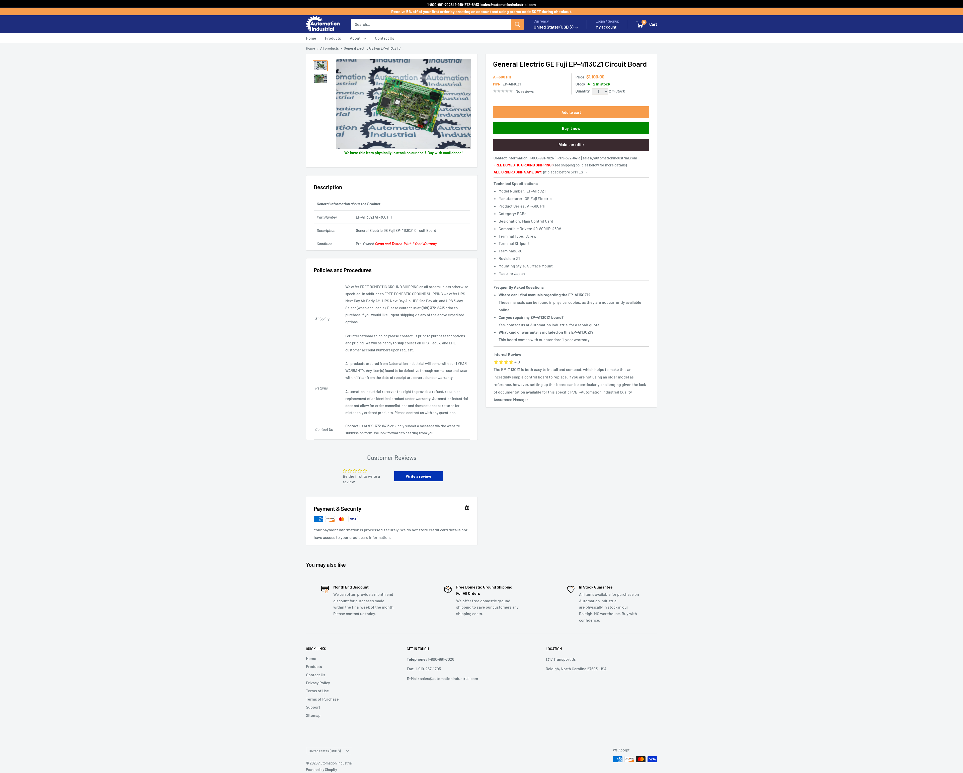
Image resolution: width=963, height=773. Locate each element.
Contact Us (384, 38)
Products (333, 38)
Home (311, 38)
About (355, 38)
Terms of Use (317, 690)
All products (329, 48)
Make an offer (571, 147)
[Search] (517, 24)
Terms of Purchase (322, 699)
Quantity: (584, 91)
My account (606, 26)
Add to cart (571, 112)
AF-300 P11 (502, 76)
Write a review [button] (418, 476)
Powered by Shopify (321, 769)
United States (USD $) (325, 751)
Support (313, 707)
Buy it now (571, 128)
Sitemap (313, 715)
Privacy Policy (318, 682)
